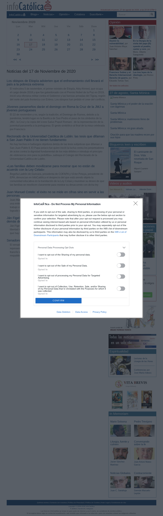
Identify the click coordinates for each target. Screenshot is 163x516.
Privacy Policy (99, 312)
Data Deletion (63, 312)
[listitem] (81, 247)
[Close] (137, 204)
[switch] (121, 254)
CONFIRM (58, 300)
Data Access (81, 312)
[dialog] (81, 258)
